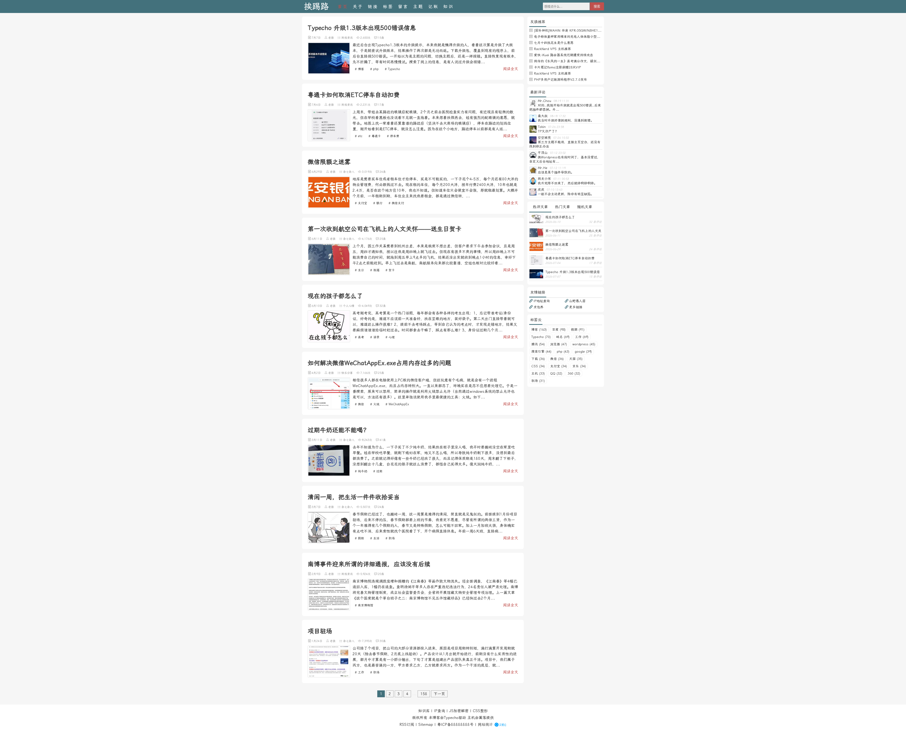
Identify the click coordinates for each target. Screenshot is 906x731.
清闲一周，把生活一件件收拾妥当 (354, 497)
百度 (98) (559, 329)
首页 (343, 6)
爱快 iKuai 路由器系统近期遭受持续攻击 (563, 55)
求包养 (538, 307)
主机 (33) (538, 373)
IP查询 (439, 711)
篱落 (482, 717)
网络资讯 (347, 37)
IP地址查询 (541, 301)
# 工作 (359, 672)
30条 (383, 641)
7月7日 (316, 37)
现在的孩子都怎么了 (335, 296)
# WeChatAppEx (397, 404)
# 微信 (359, 404)
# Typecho (392, 69)
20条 (381, 574)
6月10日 (317, 306)
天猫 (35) (576, 359)
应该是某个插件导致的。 (556, 172)
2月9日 (316, 574)
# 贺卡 (390, 270)
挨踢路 (316, 6)
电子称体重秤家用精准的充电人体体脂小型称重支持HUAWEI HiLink (583, 36)
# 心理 (390, 337)
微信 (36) (557, 359)
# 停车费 (393, 136)
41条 (383, 440)
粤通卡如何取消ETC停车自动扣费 (354, 94)
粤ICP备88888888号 (455, 724)
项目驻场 (320, 631)
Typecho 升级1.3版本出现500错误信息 (362, 27)
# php (374, 69)
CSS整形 (480, 711)
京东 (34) (579, 366)
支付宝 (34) (558, 366)
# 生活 (374, 538)
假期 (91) (577, 329)
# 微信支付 (396, 203)
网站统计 (485, 724)
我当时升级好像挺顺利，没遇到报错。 (566, 120)
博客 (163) (539, 329)
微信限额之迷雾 (329, 161)
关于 (358, 6)
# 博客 (359, 69)
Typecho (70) (541, 337)
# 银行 (377, 203)
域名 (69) (563, 337)
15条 (381, 37)
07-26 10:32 (561, 137)
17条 (381, 104)
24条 (383, 171)
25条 (383, 239)
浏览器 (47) (558, 344)
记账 (433, 6)
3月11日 (317, 440)
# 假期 (359, 538)
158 (423, 694)
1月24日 (317, 641)
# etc (358, 136)
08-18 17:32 (558, 116)
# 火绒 (374, 404)
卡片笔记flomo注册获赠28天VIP (557, 67)
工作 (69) (581, 337)
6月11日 (317, 239)
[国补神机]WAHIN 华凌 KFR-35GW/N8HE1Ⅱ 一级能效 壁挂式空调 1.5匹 (588, 30)
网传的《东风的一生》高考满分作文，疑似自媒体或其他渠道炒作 (582, 61)
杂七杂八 (348, 171)
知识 (448, 6)
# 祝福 (374, 270)
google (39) (583, 351)
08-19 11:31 (561, 101)
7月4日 (316, 104)
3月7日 (316, 507)
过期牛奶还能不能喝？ (338, 430)
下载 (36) (538, 359)
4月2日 (316, 373)
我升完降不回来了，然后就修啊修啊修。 (567, 183)
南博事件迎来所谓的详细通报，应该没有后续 (369, 564)
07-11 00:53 (561, 179)
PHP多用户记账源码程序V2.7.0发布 (560, 79)
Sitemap (425, 724)
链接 (373, 6)
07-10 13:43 (554, 189)
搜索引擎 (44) (541, 351)
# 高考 (359, 337)
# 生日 (359, 270)
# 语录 (374, 337)
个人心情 (348, 306)
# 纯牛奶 (361, 471)
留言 (403, 6)
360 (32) (574, 373)
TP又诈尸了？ (548, 131)
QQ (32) (556, 373)
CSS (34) (538, 366)
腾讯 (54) (538, 344)
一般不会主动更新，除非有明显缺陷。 (566, 194)
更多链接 (575, 307)
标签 (388, 6)
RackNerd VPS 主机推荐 (552, 49)
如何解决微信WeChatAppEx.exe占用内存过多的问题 (379, 363)
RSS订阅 (406, 724)
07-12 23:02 (558, 153)
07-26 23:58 (556, 127)
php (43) (563, 351)
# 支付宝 (361, 203)
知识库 (424, 711)
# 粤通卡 (375, 136)
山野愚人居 (577, 301)
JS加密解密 (459, 711)
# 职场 (390, 538)
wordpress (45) (583, 344)
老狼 (331, 37)
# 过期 (377, 471)
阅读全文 (510, 69)
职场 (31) (538, 381)
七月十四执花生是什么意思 (554, 43)
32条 (383, 306)
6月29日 (317, 171)
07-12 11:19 (558, 168)
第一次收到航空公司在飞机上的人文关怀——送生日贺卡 (384, 228)
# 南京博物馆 (364, 605)
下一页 (439, 694)
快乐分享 (347, 373)
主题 (418, 6)
